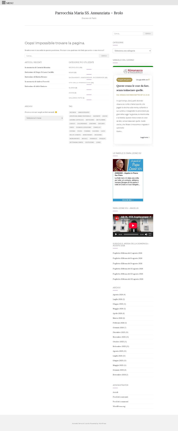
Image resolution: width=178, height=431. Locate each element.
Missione (98, 135)
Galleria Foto (76, 98)
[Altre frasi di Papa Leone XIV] (128, 201)
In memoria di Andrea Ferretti (37, 81)
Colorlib (87, 423)
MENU (10, 3)
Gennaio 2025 (118, 370)
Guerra (96, 131)
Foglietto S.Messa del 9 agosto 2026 (127, 263)
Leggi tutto (144, 137)
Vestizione (89, 142)
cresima (92, 123)
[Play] (116, 234)
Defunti (101, 123)
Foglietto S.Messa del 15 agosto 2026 (128, 269)
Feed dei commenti (120, 402)
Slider (72, 88)
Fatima (72, 131)
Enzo (72, 127)
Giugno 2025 (118, 360)
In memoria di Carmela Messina (37, 67)
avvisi (105, 116)
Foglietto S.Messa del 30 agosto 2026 (128, 279)
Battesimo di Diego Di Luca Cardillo (39, 72)
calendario (82, 123)
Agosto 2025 (118, 351)
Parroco (93, 138)
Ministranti (87, 135)
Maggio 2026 (118, 309)
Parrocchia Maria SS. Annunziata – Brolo (89, 13)
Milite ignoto (75, 135)
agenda (73, 112)
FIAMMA (87, 131)
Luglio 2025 (117, 356)
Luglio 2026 (117, 299)
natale (85, 138)
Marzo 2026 (117, 318)
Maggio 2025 (118, 365)
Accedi (115, 392)
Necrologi (74, 67)
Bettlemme (101, 120)
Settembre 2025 (119, 346)
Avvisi (71, 93)
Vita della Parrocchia (80, 83)
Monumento (75, 138)
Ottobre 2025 (118, 342)
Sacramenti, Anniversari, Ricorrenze (86, 77)
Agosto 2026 (118, 294)
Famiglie (97, 127)
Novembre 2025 (119, 337)
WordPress (102, 423)
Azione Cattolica (77, 120)
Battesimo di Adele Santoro (36, 86)
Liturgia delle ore (142, 80)
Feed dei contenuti (120, 397)
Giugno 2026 (118, 304)
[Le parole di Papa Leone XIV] (128, 161)
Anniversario (83, 112)
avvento (96, 116)
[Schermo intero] (150, 234)
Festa (79, 131)
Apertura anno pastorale (80, 116)
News (71, 72)
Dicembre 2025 (119, 332)
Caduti (72, 123)
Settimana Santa (76, 142)
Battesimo (90, 120)
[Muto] (146, 234)
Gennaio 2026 (118, 327)
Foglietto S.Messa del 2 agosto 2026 (127, 253)
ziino (98, 142)
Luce (103, 131)
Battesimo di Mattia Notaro (36, 77)
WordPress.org (119, 406)
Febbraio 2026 (118, 323)
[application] (133, 225)
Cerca (104, 56)
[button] (4, 3)
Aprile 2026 (117, 313)
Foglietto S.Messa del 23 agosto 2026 (128, 274)
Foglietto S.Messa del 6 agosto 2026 (127, 258)
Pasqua (102, 138)
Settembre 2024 (119, 375)
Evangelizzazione (83, 127)
